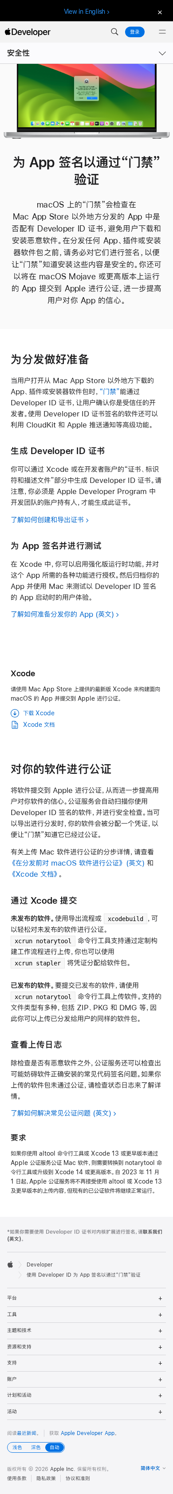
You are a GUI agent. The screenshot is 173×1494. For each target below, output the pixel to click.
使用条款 (17, 1478)
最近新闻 (26, 1433)
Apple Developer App (87, 1433)
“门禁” (109, 391)
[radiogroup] (36, 1447)
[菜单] (162, 32)
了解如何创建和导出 (47, 519)
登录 (135, 32)
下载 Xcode (39, 713)
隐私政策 (46, 1478)
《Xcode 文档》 (35, 874)
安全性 (18, 53)
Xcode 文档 (39, 725)
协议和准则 (78, 1478)
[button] (114, 32)
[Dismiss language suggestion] (158, 12)
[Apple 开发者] (27, 32)
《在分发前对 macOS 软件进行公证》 (67, 863)
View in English (85, 11)
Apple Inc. (62, 1469)
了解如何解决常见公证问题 (50, 1113)
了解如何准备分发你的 (52, 614)
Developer (40, 1264)
